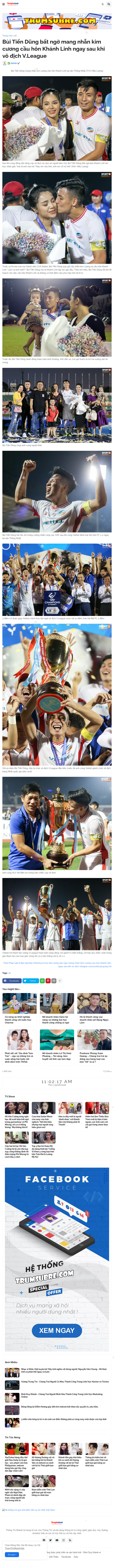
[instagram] (63, 1540)
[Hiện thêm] (59, 980)
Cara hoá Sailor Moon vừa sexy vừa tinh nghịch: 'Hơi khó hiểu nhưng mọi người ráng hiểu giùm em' (42, 1121)
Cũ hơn (106, 1071)
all (15, 36)
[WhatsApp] (42, 980)
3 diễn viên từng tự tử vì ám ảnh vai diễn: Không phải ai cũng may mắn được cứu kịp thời (63, 1419)
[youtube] (57, 1540)
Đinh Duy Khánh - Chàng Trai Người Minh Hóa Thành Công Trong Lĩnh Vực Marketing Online (62, 1395)
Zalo (76, 1557)
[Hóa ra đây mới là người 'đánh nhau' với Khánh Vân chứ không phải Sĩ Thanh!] (70, 1108)
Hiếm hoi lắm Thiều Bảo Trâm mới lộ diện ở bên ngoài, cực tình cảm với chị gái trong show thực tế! (97, 1121)
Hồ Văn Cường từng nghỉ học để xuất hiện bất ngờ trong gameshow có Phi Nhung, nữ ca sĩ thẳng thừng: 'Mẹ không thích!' (17, 1121)
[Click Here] (57, 28)
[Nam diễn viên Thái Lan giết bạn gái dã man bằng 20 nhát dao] (44, 1481)
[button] (3, 4)
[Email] (53, 980)
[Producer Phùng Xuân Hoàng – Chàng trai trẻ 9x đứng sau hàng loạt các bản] (94, 1039)
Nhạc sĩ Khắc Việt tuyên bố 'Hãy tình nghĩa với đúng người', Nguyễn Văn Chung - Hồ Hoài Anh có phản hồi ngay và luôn (64, 1370)
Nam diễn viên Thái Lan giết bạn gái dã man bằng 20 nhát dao (43, 1492)
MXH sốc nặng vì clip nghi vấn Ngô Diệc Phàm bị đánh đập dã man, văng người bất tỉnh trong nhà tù (15, 1495)
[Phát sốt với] (20, 1039)
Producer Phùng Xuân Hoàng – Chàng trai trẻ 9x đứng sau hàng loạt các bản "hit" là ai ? (93, 1057)
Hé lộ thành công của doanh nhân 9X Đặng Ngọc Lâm (94, 1020)
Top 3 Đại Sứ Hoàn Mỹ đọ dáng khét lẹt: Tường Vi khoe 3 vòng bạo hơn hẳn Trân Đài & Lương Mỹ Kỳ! (43, 1151)
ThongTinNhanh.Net (14, 1548)
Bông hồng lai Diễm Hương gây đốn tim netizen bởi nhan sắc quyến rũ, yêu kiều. (59, 1407)
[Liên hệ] (57, 1351)
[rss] (70, 1540)
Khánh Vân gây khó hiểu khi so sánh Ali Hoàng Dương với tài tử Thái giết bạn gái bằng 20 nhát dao (69, 1462)
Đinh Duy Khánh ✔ (92, 1552)
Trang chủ (7, 36)
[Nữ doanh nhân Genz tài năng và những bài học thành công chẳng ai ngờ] (57, 1003)
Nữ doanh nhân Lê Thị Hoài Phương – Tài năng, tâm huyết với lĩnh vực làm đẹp (56, 1056)
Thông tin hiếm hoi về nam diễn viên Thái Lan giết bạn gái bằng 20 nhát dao (96, 1461)
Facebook (66, 1557)
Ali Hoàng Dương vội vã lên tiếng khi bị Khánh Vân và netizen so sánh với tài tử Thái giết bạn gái (43, 1462)
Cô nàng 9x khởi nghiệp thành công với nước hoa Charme (18, 1020)
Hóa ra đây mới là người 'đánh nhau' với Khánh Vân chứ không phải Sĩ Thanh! (69, 1120)
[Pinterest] (48, 980)
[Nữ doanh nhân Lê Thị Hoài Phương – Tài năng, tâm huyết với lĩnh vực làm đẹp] (57, 1039)
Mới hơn (7, 1071)
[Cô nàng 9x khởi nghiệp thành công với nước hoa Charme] (20, 1003)
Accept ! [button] (12, 1554)
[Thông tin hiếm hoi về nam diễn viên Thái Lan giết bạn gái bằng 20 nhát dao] (97, 1449)
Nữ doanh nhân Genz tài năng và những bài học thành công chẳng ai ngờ (55, 1020)
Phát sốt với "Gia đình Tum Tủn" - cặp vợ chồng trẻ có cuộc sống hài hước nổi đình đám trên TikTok (19, 1057)
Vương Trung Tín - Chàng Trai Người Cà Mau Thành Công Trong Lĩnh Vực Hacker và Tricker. (65, 1382)
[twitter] (50, 1540)
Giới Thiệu (53, 1557)
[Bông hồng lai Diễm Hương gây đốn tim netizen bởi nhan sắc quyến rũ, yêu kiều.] (12, 1410)
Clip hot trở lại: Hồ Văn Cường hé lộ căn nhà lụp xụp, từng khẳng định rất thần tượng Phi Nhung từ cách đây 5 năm (17, 1151)
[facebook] (43, 1540)
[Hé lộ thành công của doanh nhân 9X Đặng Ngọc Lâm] (94, 1003)
